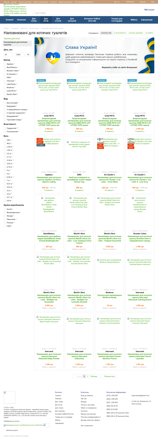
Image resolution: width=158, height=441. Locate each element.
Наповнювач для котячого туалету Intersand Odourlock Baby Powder (49, 356)
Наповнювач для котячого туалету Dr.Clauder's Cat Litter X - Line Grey (140, 179)
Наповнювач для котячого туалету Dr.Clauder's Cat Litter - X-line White (109, 179)
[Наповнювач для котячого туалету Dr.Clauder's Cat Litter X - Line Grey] (140, 153)
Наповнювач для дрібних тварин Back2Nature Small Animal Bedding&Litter (49, 238)
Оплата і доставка (25, 2)
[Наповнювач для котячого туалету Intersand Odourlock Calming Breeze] (140, 271)
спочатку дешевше (136, 33)
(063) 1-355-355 (128, 11)
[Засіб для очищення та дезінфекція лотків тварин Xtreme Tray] (79, 153)
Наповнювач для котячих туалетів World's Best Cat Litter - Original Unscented (109, 238)
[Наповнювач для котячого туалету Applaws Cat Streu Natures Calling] (49, 153)
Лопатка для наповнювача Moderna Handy (109, 296)
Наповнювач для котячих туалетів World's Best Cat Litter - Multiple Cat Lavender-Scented (79, 298)
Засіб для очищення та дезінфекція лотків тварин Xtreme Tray (79, 179)
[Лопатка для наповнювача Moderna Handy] (109, 271)
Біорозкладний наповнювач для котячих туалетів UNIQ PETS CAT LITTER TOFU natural (139, 121)
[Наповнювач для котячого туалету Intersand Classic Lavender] (140, 330)
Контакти (53, 2)
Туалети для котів (12, 38)
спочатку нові (106, 33)
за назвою (149, 33)
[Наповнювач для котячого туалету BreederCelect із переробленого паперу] (140, 212)
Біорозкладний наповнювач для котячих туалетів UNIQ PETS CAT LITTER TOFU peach (79, 121)
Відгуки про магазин (66, 2)
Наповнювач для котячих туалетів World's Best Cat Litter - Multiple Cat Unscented (49, 298)
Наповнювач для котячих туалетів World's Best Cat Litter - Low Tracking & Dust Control (79, 239)
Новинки (21, 20)
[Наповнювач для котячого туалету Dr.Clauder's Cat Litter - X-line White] (109, 153)
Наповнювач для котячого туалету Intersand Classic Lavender (140, 356)
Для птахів (58, 20)
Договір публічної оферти (90, 420)
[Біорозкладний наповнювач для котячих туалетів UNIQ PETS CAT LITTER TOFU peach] (79, 94)
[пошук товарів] (109, 13)
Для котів (45, 20)
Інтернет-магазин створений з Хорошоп (16, 436)
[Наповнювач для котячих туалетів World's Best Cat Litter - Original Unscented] (109, 212)
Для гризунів (72, 20)
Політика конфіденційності (84, 2)
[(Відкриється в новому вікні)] (46, 425)
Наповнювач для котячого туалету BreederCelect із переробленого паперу (140, 238)
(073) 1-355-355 (128, 8)
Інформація (146, 20)
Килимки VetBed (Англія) (92, 20)
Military (134, 20)
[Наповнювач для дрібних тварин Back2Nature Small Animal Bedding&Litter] (49, 212)
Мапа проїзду (136, 404)
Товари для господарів (116, 20)
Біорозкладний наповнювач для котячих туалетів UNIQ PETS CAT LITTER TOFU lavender (109, 121)
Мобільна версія (12, 430)
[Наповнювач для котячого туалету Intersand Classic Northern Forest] (109, 330)
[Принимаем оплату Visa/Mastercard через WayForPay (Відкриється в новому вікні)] (23, 425)
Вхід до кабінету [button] (87, 395)
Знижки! (9, 20)
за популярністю (120, 33)
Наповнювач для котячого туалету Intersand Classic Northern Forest (109, 356)
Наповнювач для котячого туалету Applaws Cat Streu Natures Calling (49, 179)
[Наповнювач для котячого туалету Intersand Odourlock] (79, 330)
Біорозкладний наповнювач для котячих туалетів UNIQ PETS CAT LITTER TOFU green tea (49, 121)
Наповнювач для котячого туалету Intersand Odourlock (79, 356)
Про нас (6, 2)
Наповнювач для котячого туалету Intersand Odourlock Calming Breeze (140, 297)
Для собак (34, 20)
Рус (119, 2)
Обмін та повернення (40, 2)
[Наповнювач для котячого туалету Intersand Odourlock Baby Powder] (49, 330)
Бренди (14, 2)
